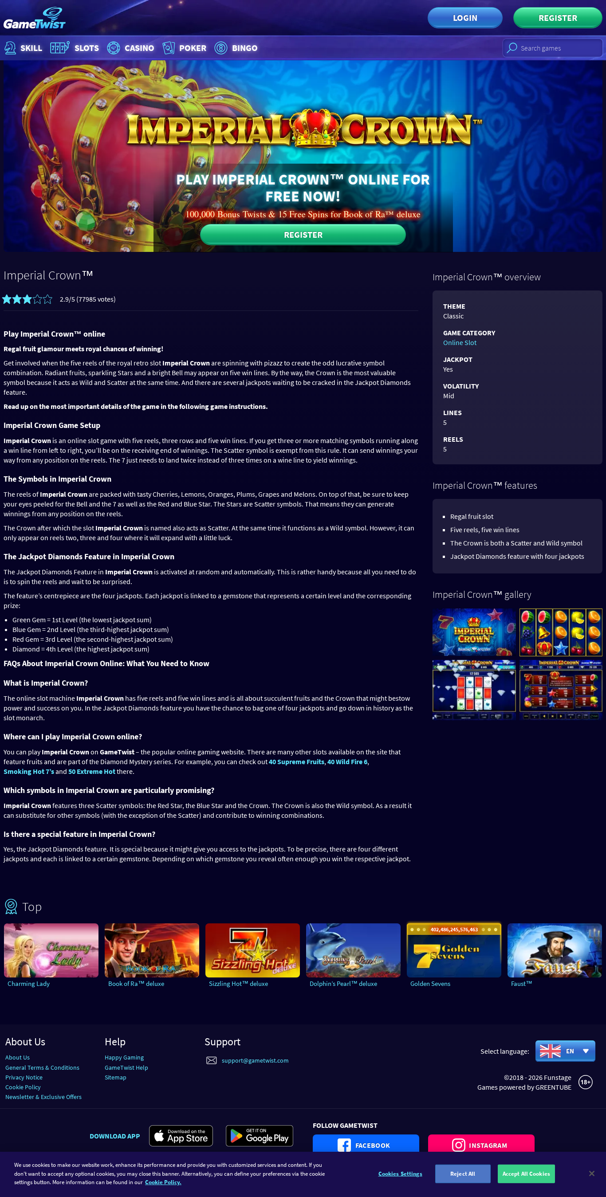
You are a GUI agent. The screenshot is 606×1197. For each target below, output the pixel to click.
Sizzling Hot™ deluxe (238, 983)
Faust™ (521, 983)
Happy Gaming (124, 1057)
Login (465, 17)
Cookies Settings (400, 1173)
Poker (192, 47)
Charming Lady (29, 983)
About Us (17, 1057)
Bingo (245, 47)
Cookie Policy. (163, 1182)
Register (558, 17)
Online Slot (459, 342)
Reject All (462, 1173)
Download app (115, 1135)
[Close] (592, 1173)
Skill (31, 47)
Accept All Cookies (526, 1173)
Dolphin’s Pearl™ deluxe (343, 983)
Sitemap (115, 1077)
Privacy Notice (24, 1077)
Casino (139, 47)
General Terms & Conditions (42, 1067)
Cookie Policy (23, 1087)
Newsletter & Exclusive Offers (43, 1097)
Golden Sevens (430, 983)
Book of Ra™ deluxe (136, 983)
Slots (87, 47)
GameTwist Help (126, 1067)
